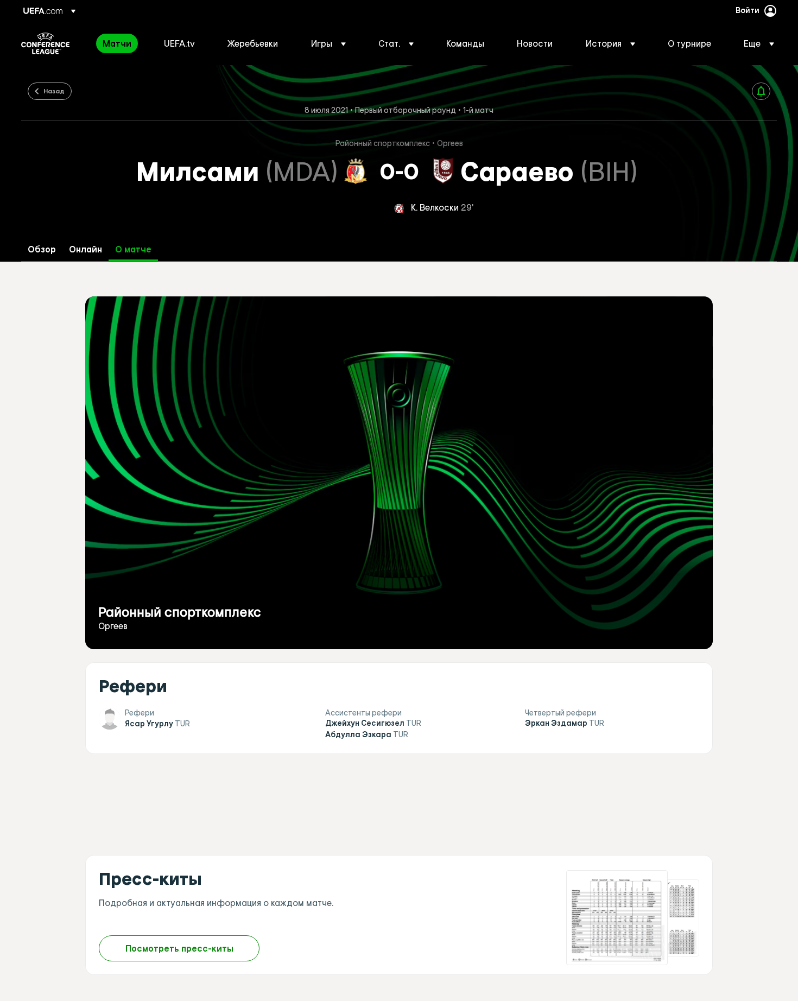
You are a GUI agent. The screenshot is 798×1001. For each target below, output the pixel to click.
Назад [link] (54, 90)
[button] (328, 43)
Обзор (42, 249)
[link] (117, 43)
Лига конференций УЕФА (45, 43)
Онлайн (85, 249)
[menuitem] (120, 43)
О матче (133, 249)
